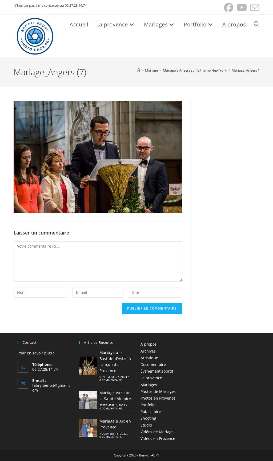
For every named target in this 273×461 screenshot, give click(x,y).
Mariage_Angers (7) (247, 70)
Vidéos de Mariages (157, 431)
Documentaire (153, 364)
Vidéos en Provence (157, 438)
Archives (148, 351)
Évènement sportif (156, 371)
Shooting (148, 418)
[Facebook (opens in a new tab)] (228, 7)
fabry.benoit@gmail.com (51, 388)
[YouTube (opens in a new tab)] (241, 7)
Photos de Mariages (158, 391)
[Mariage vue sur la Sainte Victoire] (88, 400)
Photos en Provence (157, 398)
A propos (148, 344)
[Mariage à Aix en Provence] (88, 428)
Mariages (148, 384)
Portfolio (147, 404)
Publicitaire (150, 411)
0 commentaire (110, 380)
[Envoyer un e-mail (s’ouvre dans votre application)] (253, 7)
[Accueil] (138, 70)
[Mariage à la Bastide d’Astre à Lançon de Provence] (88, 366)
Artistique (149, 357)
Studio (146, 425)
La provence (151, 377)
